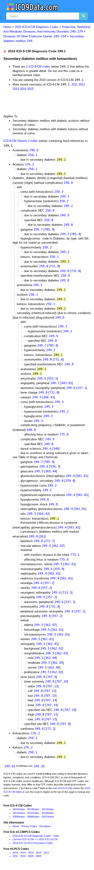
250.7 (38, 229)
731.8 (54, 266)
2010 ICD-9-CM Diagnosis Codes (36, 27)
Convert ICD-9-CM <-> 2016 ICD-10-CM (35, 839)
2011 (74, 84)
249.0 (59, 317)
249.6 (41, 378)
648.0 (31, 430)
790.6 (33, 150)
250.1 (32, 155)
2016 (15, 852)
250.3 (58, 191)
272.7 (49, 541)
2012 (81, 84)
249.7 (64, 234)
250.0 (68, 182)
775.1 (74, 554)
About (16, 826)
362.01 (69, 564)
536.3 (54, 466)
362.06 (54, 667)
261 (42, 536)
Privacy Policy (29, 826)
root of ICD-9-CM (62, 788)
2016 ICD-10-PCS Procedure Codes (33, 843)
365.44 (50, 471)
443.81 (66, 383)
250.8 (48, 220)
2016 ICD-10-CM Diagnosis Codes (32, 835)
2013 (16, 89)
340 (56, 448)
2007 (44, 816)
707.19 (51, 705)
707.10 (61, 681)
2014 (23, 89)
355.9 (58, 569)
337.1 (81, 388)
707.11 (51, 714)
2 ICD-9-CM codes (38, 66)
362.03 (61, 653)
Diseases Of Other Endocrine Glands (34, 36)
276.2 (29, 164)
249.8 (68, 224)
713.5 (67, 592)
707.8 (65, 724)
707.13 (52, 686)
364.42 (43, 513)
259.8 (69, 480)
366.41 (48, 397)
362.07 (58, 546)
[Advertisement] (36, 102)
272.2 (50, 728)
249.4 (70, 476)
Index (22, 809)
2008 (30, 816)
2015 (30, 89)
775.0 (63, 434)
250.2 (63, 201)
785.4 (49, 229)
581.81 (81, 476)
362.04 (50, 658)
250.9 (49, 210)
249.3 (64, 196)
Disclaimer (45, 826)
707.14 (50, 700)
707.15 (50, 695)
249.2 (68, 206)
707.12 (49, 691)
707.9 (51, 677)
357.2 (48, 583)
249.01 (9, 766)
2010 (44, 813)
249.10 (39, 766)
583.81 (54, 573)
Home (7, 27)
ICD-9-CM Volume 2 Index (20, 141)
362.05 (57, 662)
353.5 (52, 378)
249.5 (36, 397)
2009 (15, 816)
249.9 (64, 215)
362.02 (56, 672)
